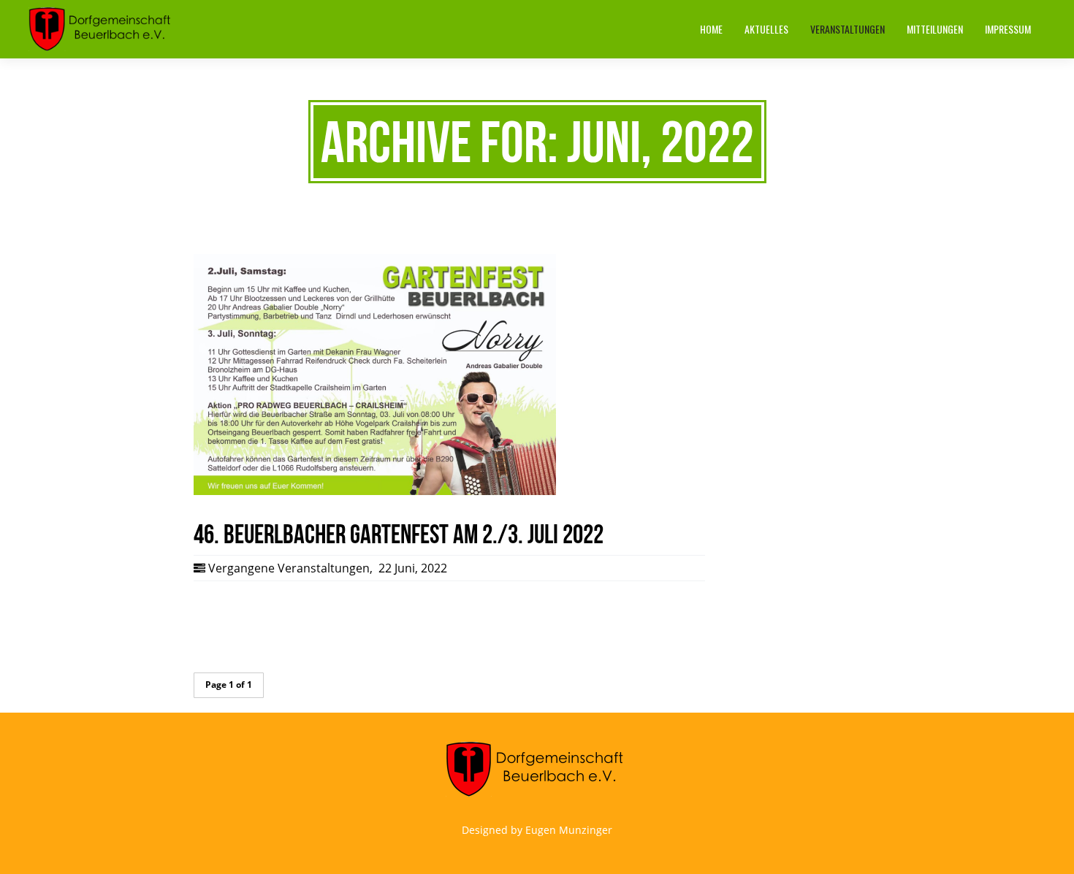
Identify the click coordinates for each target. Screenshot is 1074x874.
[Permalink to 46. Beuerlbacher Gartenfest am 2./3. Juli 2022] (375, 491)
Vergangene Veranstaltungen (289, 568)
